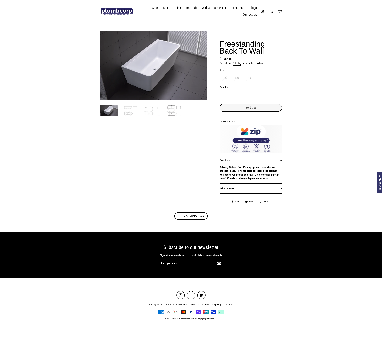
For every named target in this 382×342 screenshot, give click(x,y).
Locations (237, 8)
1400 (224, 77)
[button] (227, 121)
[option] (153, 65)
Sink (178, 8)
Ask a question (227, 188)
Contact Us (249, 14)
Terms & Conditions (199, 304)
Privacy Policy (156, 304)
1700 (248, 77)
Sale (155, 8)
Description (225, 160)
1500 (236, 77)
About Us (228, 304)
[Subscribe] (218, 263)
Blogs (253, 8)
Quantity (224, 87)
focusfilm (211, 319)
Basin (166, 8)
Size (222, 70)
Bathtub (191, 8)
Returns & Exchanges (176, 304)
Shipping (237, 63)
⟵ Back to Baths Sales (191, 216)
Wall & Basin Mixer (214, 8)
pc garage (203, 319)
